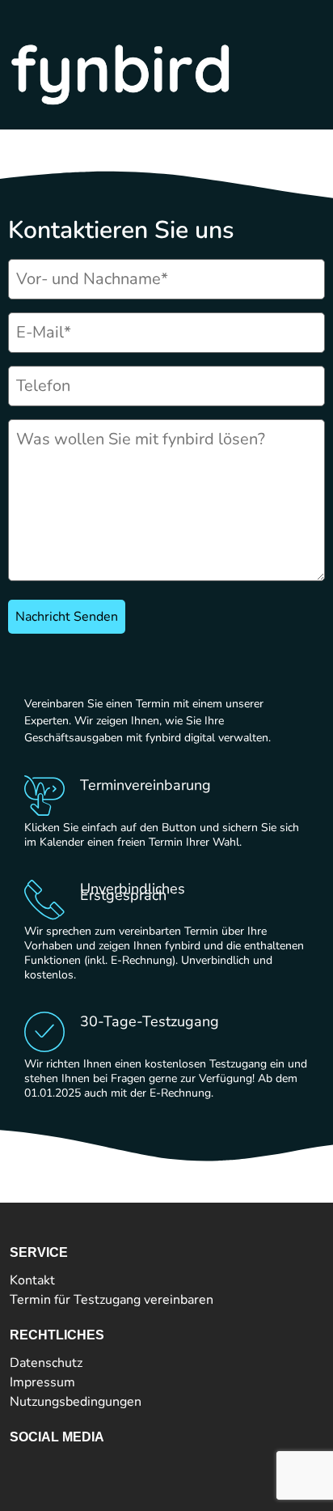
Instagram (111, 1465)
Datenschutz (46, 1363)
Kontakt (32, 1280)
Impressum (42, 1382)
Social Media (57, 1437)
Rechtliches (57, 1335)
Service (39, 1252)
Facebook (37, 1465)
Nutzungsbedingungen (75, 1402)
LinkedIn (70, 1465)
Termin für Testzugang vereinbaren (111, 1300)
